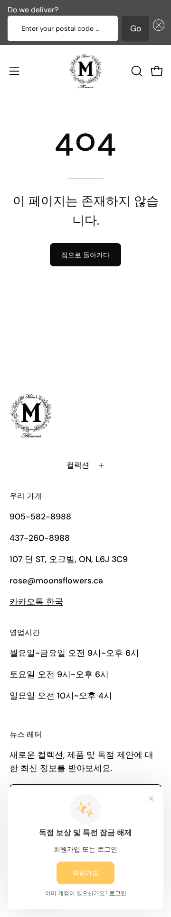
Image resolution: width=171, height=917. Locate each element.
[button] (156, 28)
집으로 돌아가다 (85, 255)
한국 (36, 602)
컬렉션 (77, 465)
